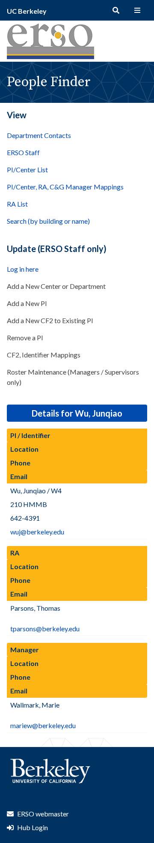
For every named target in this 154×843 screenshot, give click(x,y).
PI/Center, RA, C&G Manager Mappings (65, 187)
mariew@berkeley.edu (43, 725)
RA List (17, 204)
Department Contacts (39, 135)
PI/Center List (27, 169)
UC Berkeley (27, 11)
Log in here (22, 269)
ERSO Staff (23, 152)
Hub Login (32, 827)
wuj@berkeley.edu (37, 532)
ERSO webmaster (43, 814)
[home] (50, 56)
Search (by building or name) (48, 221)
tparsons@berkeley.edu (45, 628)
